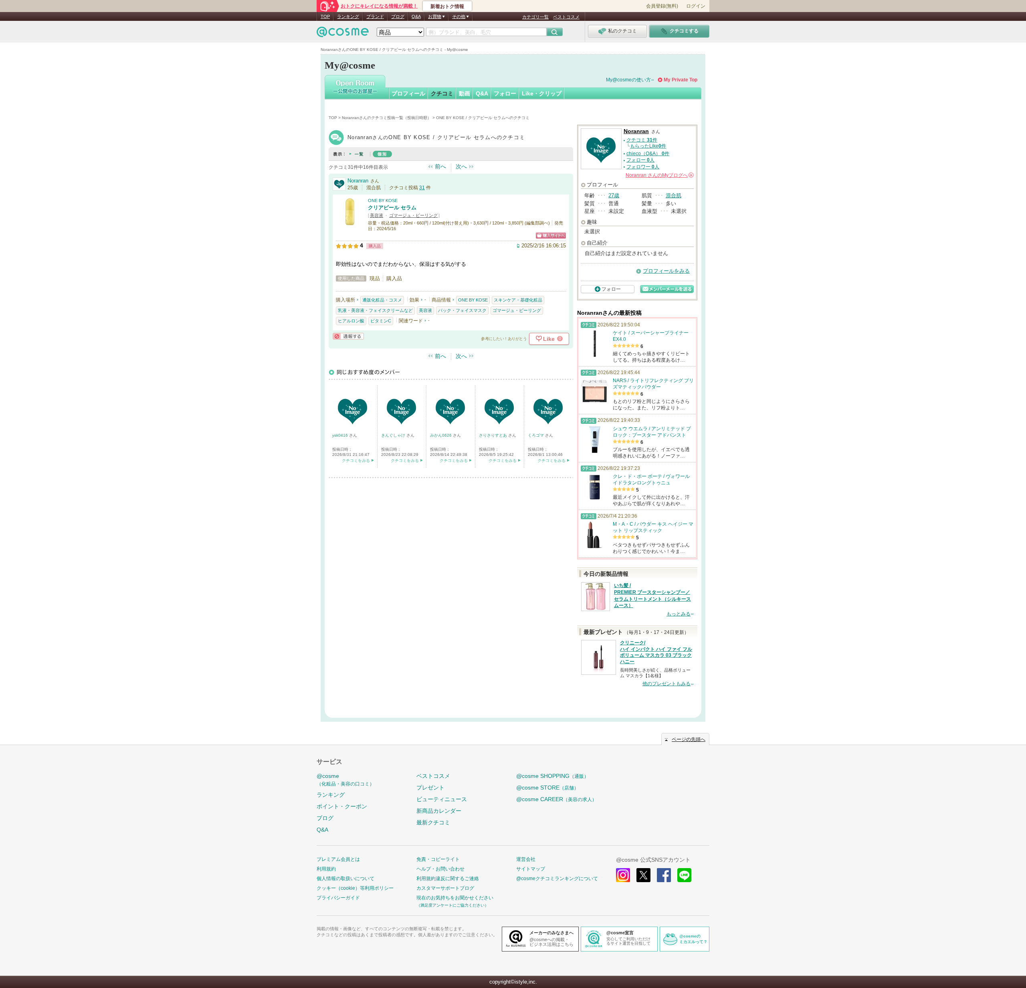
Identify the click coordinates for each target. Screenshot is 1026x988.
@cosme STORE (547, 787)
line (684, 875)
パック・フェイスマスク (462, 310)
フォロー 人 (640, 160)
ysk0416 (340, 435)
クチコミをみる (356, 460)
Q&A (416, 16)
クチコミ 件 (641, 140)
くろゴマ (536, 435)
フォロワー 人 (642, 167)
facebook (664, 875)
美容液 (376, 215)
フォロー (505, 93)
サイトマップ (530, 869)
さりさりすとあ (493, 435)
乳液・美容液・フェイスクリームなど (375, 310)
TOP (325, 16)
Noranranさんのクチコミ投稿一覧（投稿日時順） (386, 117)
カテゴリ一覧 (535, 16)
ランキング (348, 16)
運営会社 (525, 859)
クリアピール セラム (392, 207)
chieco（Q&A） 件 (647, 153)
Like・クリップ (541, 93)
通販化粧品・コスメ (382, 300)
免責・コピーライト (438, 859)
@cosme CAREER (556, 799)
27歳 (613, 195)
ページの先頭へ (688, 739)
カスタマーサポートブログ (445, 888)
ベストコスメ (566, 16)
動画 (464, 93)
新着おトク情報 (447, 6)
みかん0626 (441, 435)
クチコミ (442, 93)
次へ (461, 166)
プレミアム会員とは (338, 859)
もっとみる (678, 614)
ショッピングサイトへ (551, 236)
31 (422, 187)
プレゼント (430, 787)
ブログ (397, 16)
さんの (659, 175)
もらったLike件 (648, 146)
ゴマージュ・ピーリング (413, 215)
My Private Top (680, 80)
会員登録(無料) (662, 6)
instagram (623, 875)
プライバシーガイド (338, 898)
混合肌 (673, 195)
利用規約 (326, 869)
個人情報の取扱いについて (345, 878)
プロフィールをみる (666, 271)
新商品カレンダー (438, 811)
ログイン (695, 6)
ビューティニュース (441, 799)
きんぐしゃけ (393, 435)
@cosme (345, 780)
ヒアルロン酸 (351, 320)
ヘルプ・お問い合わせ (440, 869)
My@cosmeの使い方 (628, 80)
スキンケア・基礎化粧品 (518, 300)
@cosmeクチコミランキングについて (557, 878)
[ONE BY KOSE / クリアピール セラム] (350, 222)
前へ (440, 166)
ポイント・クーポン (342, 806)
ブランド (375, 16)
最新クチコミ (433, 822)
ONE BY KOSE (383, 200)
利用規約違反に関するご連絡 (447, 878)
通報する (348, 336)
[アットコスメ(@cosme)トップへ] (343, 34)
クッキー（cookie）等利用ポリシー (355, 888)
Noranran (357, 181)
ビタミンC (380, 320)
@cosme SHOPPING (552, 776)
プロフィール (408, 93)
